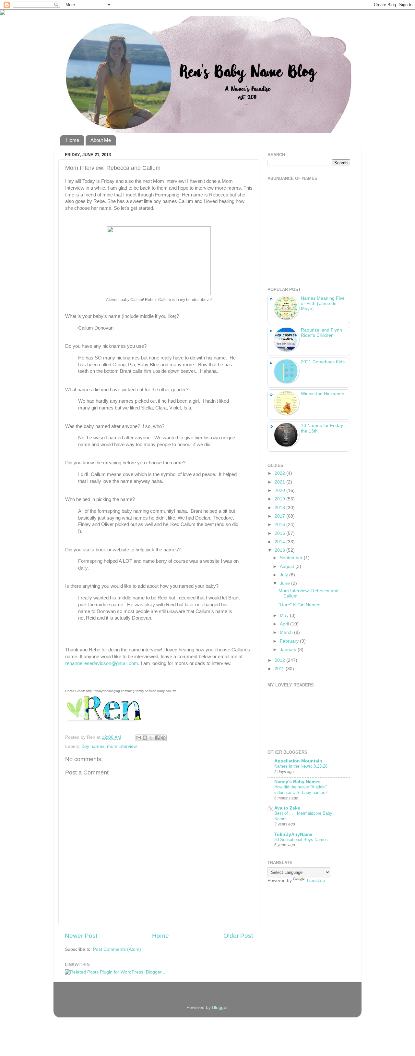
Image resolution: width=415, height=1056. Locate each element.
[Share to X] (151, 738)
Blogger (220, 1007)
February (290, 641)
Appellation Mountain (298, 761)
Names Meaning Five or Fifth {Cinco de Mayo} (323, 303)
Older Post (238, 935)
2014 (280, 541)
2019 (280, 499)
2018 (280, 507)
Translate (315, 880)
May (285, 615)
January (289, 649)
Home (72, 140)
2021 (280, 482)
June (285, 583)
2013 (280, 550)
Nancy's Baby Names (297, 781)
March (287, 632)
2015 (280, 533)
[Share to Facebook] (157, 738)
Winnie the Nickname (322, 393)
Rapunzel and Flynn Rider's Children (321, 333)
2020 (280, 490)
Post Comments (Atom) (117, 949)
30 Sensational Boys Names (301, 839)
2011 (280, 668)
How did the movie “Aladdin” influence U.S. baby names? (300, 790)
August (287, 566)
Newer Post (81, 935)
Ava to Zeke (287, 808)
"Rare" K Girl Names (299, 604)
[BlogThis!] (145, 738)
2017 (280, 516)
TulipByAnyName (293, 834)
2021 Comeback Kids (323, 361)
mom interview (122, 746)
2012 (280, 660)
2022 (280, 473)
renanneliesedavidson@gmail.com (101, 663)
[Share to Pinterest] (163, 738)
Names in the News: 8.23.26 (300, 766)
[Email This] (139, 738)
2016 (280, 524)
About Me (100, 140)
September (292, 557)
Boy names (92, 746)
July (284, 574)
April (285, 624)
